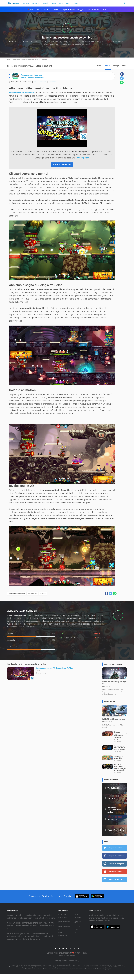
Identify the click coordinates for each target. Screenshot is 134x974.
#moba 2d (43, 593)
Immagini (116, 66)
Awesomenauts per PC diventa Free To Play (54, 668)
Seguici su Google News (117, 879)
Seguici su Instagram (116, 864)
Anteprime (77, 926)
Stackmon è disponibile (118, 757)
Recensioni (35, 3)
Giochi (61, 3)
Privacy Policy (61, 961)
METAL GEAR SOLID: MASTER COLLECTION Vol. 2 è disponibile (120, 767)
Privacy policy (82, 157)
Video (54, 3)
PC (35, 82)
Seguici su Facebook (116, 856)
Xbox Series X (62, 918)
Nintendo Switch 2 (64, 922)
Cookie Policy (73, 961)
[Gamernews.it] (13, 3)
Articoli (45, 3)
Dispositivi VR (62, 936)
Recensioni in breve (78, 922)
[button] (106, 593)
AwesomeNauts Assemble (21, 92)
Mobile (60, 932)
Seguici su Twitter (115, 848)
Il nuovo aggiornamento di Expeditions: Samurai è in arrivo (120, 735)
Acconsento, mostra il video (61, 164)
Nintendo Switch (64, 926)
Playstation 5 (62, 914)
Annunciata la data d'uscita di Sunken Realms (119, 747)
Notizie (25, 3)
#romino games (32, 593)
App (67, 3)
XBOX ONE (43, 82)
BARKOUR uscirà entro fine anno (113, 719)
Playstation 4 (54, 82)
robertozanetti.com (67, 956)
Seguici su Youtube (115, 872)
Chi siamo (74, 3)
